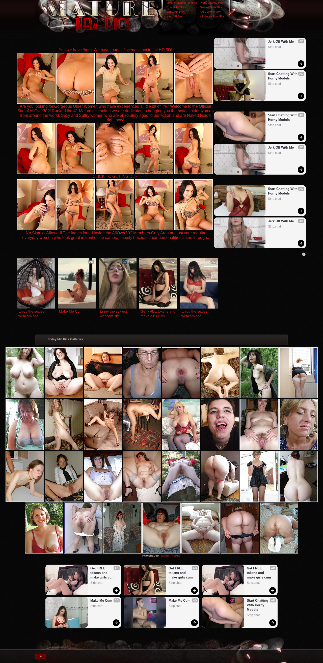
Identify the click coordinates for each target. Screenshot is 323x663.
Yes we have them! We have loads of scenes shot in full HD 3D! (115, 50)
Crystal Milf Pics (176, 7)
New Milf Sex (174, 16)
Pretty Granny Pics (211, 2)
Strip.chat (274, 47)
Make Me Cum (71, 311)
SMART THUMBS (170, 555)
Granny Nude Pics (211, 7)
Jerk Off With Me (281, 41)
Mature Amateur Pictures (182, 2)
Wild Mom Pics (175, 11)
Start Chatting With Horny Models (283, 76)
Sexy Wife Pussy (210, 11)
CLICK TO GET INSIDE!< (116, 176)
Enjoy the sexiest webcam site (32, 313)
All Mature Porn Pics (212, 16)
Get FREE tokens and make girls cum (158, 313)
